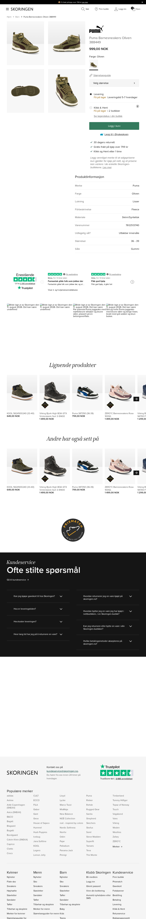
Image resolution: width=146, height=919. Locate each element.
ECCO (36, 800)
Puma (89, 795)
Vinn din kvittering (95, 890)
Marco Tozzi (66, 804)
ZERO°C (117, 841)
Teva (88, 850)
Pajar (62, 841)
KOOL (36, 845)
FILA (35, 804)
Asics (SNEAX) (14, 812)
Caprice (11, 844)
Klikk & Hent (119, 908)
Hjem (9, 16)
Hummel (37, 827)
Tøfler (9, 904)
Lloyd (62, 795)
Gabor (36, 809)
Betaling (117, 899)
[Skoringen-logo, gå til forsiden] (22, 9)
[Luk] (142, 2)
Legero (36, 850)
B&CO (10, 816)
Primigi (63, 854)
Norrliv (63, 832)
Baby (62, 908)
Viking (116, 823)
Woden (116, 827)
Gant (35, 813)
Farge (92, 56)
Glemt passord (93, 886)
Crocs (10, 853)
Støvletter (12, 895)
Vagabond (118, 813)
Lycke (62, 800)
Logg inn (90, 881)
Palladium (64, 845)
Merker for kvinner (16, 913)
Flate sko (11, 881)
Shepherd (91, 818)
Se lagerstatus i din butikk (108, 116)
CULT (36, 795)
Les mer (85, 2)
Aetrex (10, 800)
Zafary (116, 836)
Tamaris (90, 845)
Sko (35, 881)
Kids (62, 913)
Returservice (119, 913)
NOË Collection (67, 818)
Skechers (90, 823)
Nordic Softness (67, 827)
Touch (116, 809)
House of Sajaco (41, 823)
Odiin (62, 836)
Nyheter (11, 877)
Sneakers (11, 886)
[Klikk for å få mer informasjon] (137, 106)
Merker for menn (41, 908)
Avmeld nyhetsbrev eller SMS (98, 896)
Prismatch (117, 881)
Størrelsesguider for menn (46, 913)
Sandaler (11, 899)
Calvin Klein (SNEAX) (17, 839)
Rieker (89, 800)
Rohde (89, 804)
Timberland (118, 795)
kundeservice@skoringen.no (62, 771)
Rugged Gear (92, 809)
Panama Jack (66, 850)
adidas (10, 795)
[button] (23, 323)
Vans (115, 818)
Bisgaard (11, 825)
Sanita (89, 813)
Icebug (36, 836)
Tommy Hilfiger (120, 800)
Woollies (117, 832)
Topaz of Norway (121, 804)
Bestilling (117, 895)
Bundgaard (12, 835)
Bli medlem (92, 877)
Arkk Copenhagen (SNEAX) (16, 806)
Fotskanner (118, 890)
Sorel (88, 832)
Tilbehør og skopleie (17, 908)
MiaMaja (64, 809)
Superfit (90, 841)
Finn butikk (118, 877)
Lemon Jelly (39, 854)
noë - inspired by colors (71, 823)
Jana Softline (39, 841)
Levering (117, 904)
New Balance (66, 813)
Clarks (10, 848)
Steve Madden (93, 836)
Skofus (89, 827)
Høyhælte (12, 890)
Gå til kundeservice (16, 579)
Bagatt (10, 821)
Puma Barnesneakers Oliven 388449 (40, 16)
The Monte (91, 854)
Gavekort (117, 886)
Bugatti (10, 830)
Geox (36, 818)
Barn (17, 16)
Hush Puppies (40, 832)
